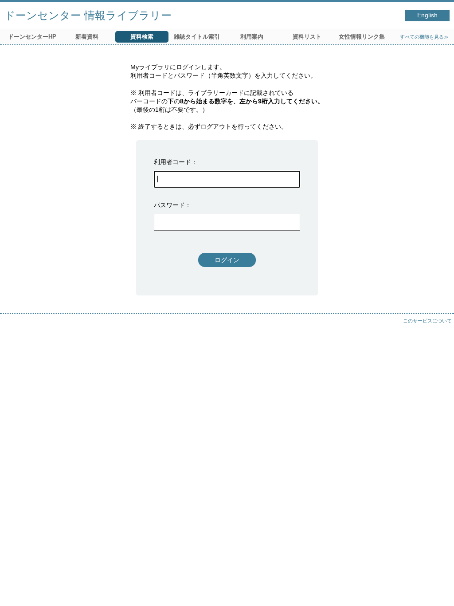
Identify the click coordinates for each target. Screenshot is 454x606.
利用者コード (172, 161)
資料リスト (307, 36)
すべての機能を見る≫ (424, 36)
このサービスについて (427, 320)
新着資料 (86, 36)
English (427, 15)
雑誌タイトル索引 (197, 36)
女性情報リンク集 (362, 36)
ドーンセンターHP (32, 36)
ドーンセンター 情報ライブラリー (88, 15)
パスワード (169, 205)
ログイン (227, 260)
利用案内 (251, 36)
